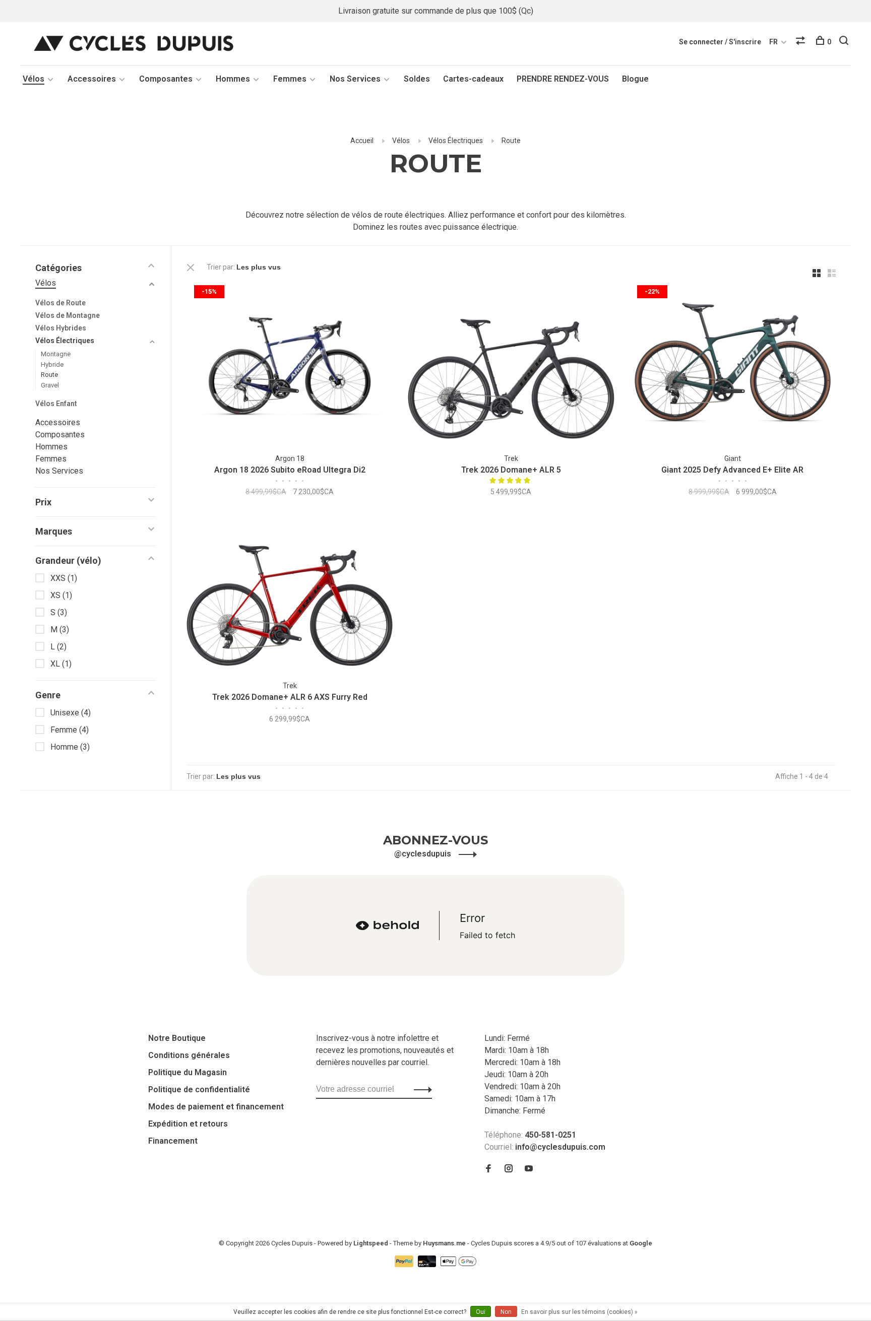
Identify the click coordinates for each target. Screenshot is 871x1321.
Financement (173, 1141)
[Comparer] (801, 42)
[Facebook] (488, 1169)
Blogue (635, 79)
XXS (63, 578)
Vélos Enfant (56, 404)
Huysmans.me (445, 1243)
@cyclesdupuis (423, 853)
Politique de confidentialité (199, 1089)
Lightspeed (370, 1243)
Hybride (52, 364)
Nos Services (355, 79)
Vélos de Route (60, 303)
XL (61, 664)
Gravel (50, 385)
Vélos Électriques (455, 141)
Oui (480, 1311)
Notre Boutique (177, 1038)
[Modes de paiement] (405, 1264)
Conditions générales (189, 1055)
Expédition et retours (188, 1124)
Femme (69, 730)
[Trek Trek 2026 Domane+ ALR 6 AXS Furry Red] (289, 591)
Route (511, 141)
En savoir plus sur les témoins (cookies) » (579, 1311)
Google (641, 1243)
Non (506, 1311)
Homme (70, 747)
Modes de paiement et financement (216, 1106)
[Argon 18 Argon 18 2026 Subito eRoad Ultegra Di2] (289, 364)
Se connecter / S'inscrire (720, 42)
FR (773, 42)
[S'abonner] (420, 1089)
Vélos (33, 79)
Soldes (417, 79)
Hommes (233, 79)
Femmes (289, 79)
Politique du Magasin (187, 1072)
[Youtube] (529, 1169)
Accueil (362, 141)
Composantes (166, 79)
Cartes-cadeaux (473, 79)
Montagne (56, 354)
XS (61, 595)
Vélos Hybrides (60, 328)
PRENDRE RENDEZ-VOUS (563, 79)
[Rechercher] (845, 42)
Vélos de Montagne (67, 315)
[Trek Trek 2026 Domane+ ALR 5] (511, 364)
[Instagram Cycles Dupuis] (509, 1169)
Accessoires (92, 79)
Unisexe (70, 712)
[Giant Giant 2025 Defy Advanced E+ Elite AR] (733, 364)
